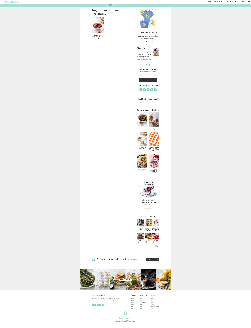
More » (143, 176)
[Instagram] (148, 89)
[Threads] (152, 89)
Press (141, 308)
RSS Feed (145, 85)
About (222, 1)
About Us (141, 298)
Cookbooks (217, 1)
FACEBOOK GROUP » (149, 93)
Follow (237, 1)
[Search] (249, 2)
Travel (232, 1)
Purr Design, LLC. (132, 321)
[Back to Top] (125, 313)
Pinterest (133, 302)
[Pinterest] (144, 89)
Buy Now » (148, 207)
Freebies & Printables (155, 306)
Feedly (156, 85)
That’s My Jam (143, 302)
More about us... (149, 59)
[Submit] (157, 102)
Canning (152, 304)
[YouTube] (155, 89)
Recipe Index (153, 298)
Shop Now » (148, 41)
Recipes (210, 1)
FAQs (141, 306)
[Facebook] (141, 89)
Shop (227, 1)
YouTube (132, 304)
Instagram (133, 300)
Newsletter (133, 298)
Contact (141, 300)
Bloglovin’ (133, 308)
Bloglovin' (151, 85)
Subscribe (243, 1)
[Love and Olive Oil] (12, 1)
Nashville (152, 302)
